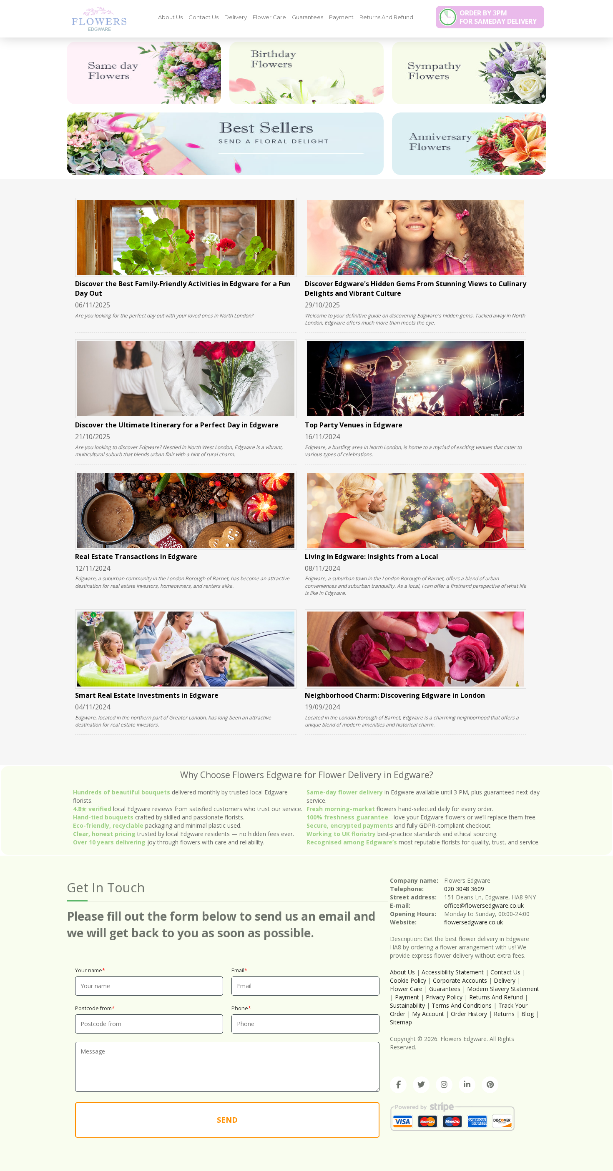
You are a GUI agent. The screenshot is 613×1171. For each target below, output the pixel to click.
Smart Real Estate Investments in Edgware (147, 695)
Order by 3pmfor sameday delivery (498, 17)
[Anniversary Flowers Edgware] (469, 143)
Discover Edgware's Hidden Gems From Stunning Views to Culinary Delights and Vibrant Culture (415, 288)
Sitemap (401, 1022)
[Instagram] (444, 1084)
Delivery (235, 17)
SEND (227, 1120)
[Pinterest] (490, 1084)
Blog (527, 1014)
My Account (428, 1014)
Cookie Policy (408, 980)
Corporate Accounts (460, 980)
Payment (341, 17)
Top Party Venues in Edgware (353, 424)
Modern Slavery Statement (503, 989)
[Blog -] (96, 18)
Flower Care (269, 17)
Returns (504, 1014)
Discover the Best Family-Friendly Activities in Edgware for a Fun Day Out (182, 288)
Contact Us (203, 17)
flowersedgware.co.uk (473, 922)
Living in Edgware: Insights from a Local (371, 556)
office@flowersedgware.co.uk (484, 905)
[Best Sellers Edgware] (225, 143)
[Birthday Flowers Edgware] (306, 73)
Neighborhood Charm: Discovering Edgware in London (395, 695)
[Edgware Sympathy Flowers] (469, 73)
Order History (469, 1014)
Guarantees (307, 17)
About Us (170, 17)
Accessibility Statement (453, 972)
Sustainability (407, 1005)
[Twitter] (421, 1084)
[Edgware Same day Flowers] (144, 73)
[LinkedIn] (467, 1084)
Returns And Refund (386, 17)
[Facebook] (398, 1084)
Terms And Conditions (462, 1005)
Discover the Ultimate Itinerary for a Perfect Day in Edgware (177, 424)
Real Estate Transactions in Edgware (136, 556)
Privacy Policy (444, 997)
